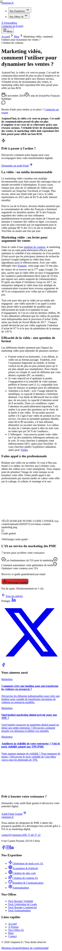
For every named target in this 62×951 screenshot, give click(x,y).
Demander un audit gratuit (15, 790)
